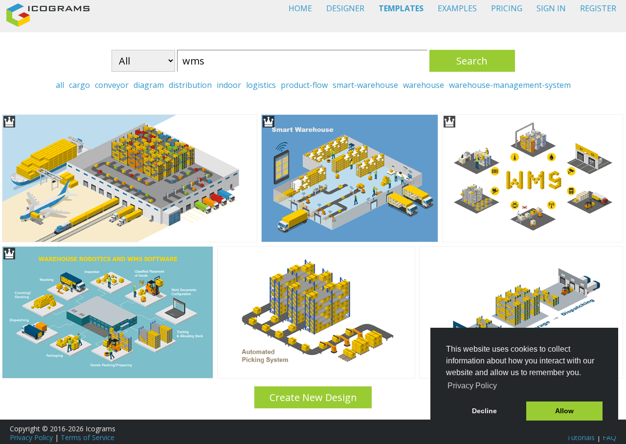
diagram (149, 85)
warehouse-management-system (510, 85)
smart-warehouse (365, 85)
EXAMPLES (457, 8)
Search (472, 60)
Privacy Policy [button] (472, 385)
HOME (300, 8)
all (60, 85)
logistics (261, 85)
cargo (79, 85)
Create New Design (313, 397)
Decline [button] (484, 411)
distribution (190, 85)
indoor (229, 85)
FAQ (609, 437)
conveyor (112, 85)
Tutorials (581, 437)
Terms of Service (87, 437)
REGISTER (598, 8)
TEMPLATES (401, 8)
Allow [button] (564, 411)
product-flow (304, 85)
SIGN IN (551, 8)
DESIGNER (345, 8)
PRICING (506, 8)
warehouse (423, 85)
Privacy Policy (31, 437)
